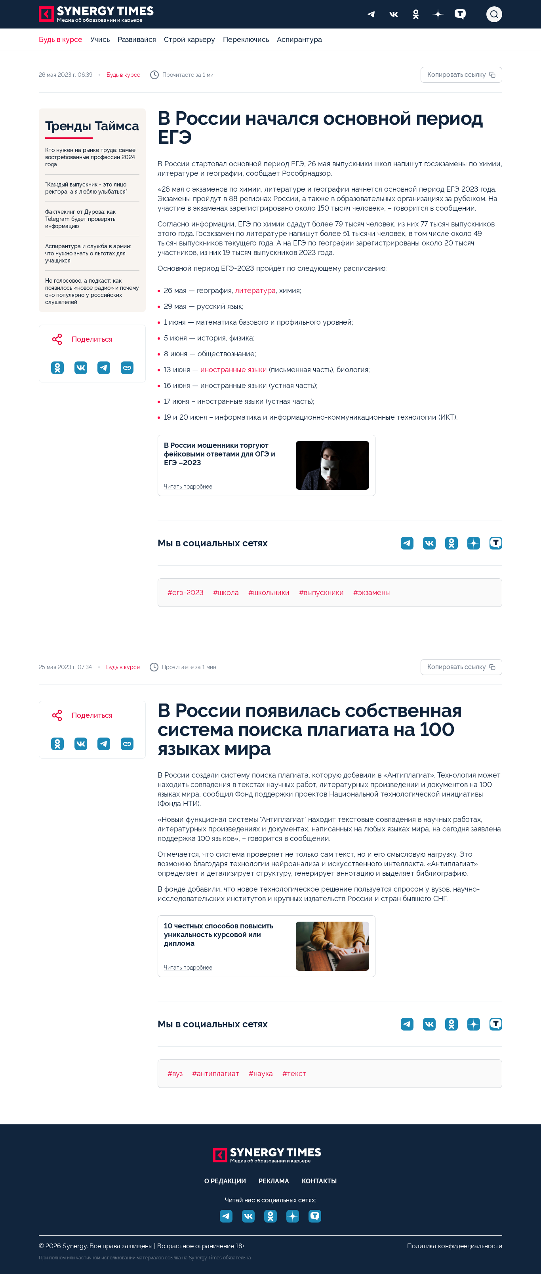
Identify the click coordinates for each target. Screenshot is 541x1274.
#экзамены (371, 592)
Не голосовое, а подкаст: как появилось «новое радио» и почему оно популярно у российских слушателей (92, 291)
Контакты (319, 1181)
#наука (261, 1073)
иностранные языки (233, 369)
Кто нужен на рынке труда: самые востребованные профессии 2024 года (90, 157)
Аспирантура (299, 39)
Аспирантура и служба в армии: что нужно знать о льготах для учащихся (88, 253)
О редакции (225, 1181)
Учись (100, 39)
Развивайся (137, 39)
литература (255, 290)
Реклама (274, 1181)
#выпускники (321, 592)
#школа (226, 592)
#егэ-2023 (186, 592)
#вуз (175, 1073)
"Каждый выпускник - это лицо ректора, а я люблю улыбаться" (86, 188)
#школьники (269, 592)
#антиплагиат (215, 1073)
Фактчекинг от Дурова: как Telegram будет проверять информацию (80, 219)
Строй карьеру (189, 39)
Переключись (246, 39)
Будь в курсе (60, 39)
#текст (294, 1073)
